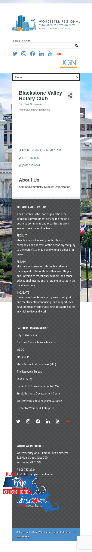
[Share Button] (70, 95)
